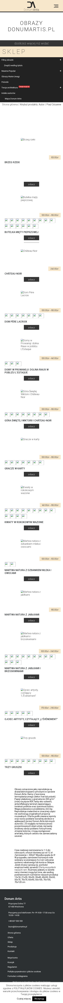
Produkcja (12, 946)
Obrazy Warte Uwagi (11, 76)
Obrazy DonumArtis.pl (31, 26)
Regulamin (12, 967)
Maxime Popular (9, 71)
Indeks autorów (8, 93)
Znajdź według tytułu (13, 65)
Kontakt (40, 860)
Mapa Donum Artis (13, 99)
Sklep (10, 942)
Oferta (10, 937)
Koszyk (11, 962)
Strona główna (10, 104)
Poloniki (5, 82)
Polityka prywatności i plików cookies (24, 971)
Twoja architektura (15, 87)
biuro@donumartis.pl (17, 926)
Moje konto (13, 958)
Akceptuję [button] (39, 998)
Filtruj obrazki (7, 60)
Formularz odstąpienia (18, 976)
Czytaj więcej (24, 998)
